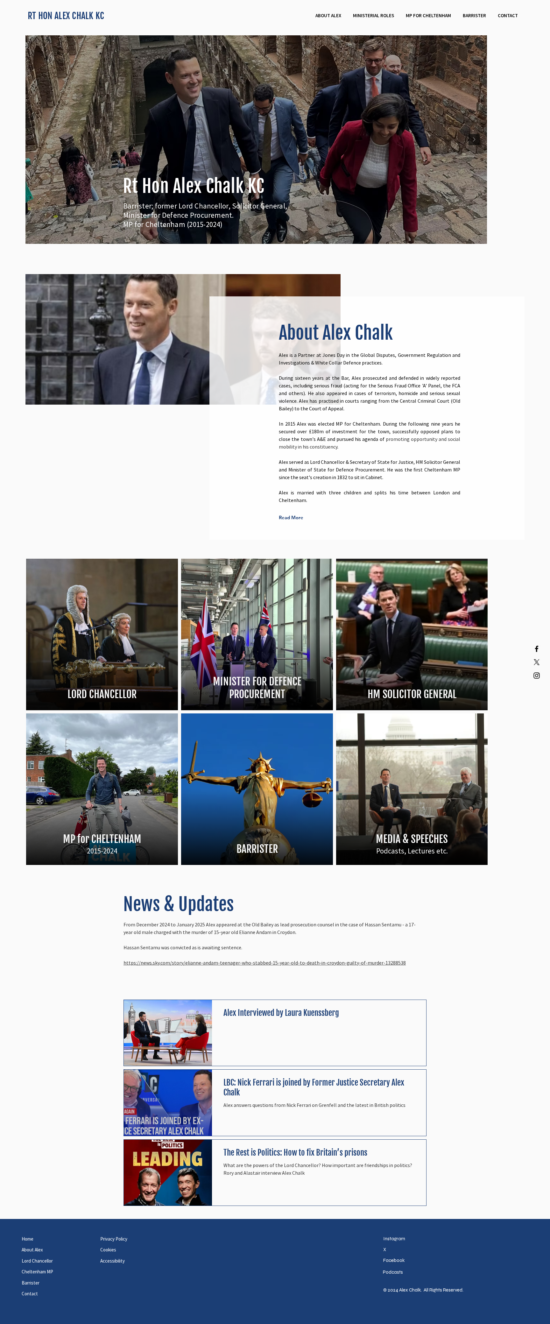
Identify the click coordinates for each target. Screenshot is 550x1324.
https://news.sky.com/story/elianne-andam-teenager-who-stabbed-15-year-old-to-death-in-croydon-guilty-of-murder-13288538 (264, 987)
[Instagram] (536, 675)
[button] (373, 15)
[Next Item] (511, 139)
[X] (536, 662)
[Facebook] (536, 649)
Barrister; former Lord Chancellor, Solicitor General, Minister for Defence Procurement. (205, 210)
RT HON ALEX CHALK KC (66, 15)
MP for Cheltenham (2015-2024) (173, 224)
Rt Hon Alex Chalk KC (193, 186)
